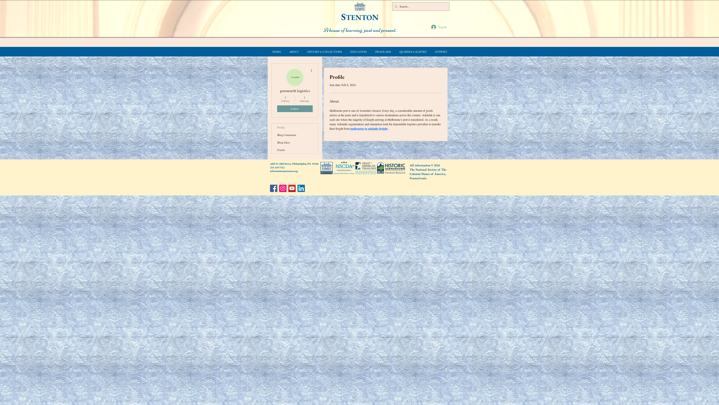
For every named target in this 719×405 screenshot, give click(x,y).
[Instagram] (282, 188)
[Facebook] (273, 188)
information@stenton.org (284, 171)
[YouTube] (292, 188)
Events (281, 150)
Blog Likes (283, 142)
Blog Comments (286, 135)
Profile (281, 127)
